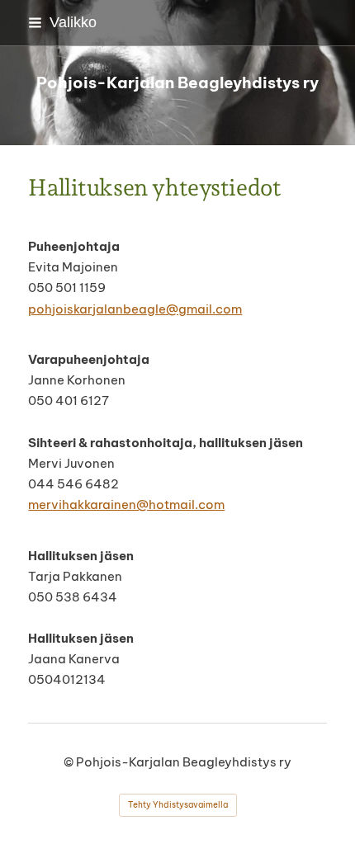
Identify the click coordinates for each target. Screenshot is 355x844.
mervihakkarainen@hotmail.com (126, 504)
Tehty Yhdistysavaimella (178, 804)
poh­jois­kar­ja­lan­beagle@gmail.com (135, 309)
